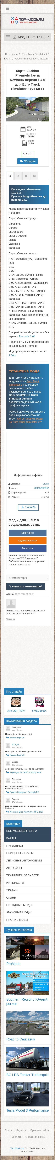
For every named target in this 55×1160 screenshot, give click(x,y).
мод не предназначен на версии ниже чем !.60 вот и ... (25, 807)
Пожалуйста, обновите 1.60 (18, 734)
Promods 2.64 (27, 336)
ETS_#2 (15, 744)
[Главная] (6, 54)
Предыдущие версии (26, 176)
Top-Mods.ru (17, 1148)
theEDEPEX (39, 710)
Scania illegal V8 (17, 738)
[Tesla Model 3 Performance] (27, 1094)
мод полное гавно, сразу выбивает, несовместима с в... (22, 787)
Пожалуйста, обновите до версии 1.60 (23, 751)
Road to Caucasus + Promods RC (24, 792)
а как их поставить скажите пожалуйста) (24, 769)
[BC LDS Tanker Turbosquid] (27, 1059)
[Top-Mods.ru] (27, 20)
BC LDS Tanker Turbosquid (27, 1075)
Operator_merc (16, 710)
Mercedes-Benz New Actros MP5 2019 (26, 812)
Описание (10, 176)
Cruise (46, 484)
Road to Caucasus (20, 1039)
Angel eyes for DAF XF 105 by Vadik (25, 772)
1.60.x (12, 355)
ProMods (13, 964)
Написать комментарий (27, 586)
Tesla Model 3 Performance (27, 1110)
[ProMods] (27, 948)
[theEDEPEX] (39, 702)
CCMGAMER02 (41, 488)
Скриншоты (34, 176)
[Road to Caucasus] (27, 1023)
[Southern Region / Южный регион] (27, 983)
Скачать (30, 507)
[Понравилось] (25, 154)
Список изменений (18, 176)
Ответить (10, 619)
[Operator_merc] (15, 702)
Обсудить (29, 161)
